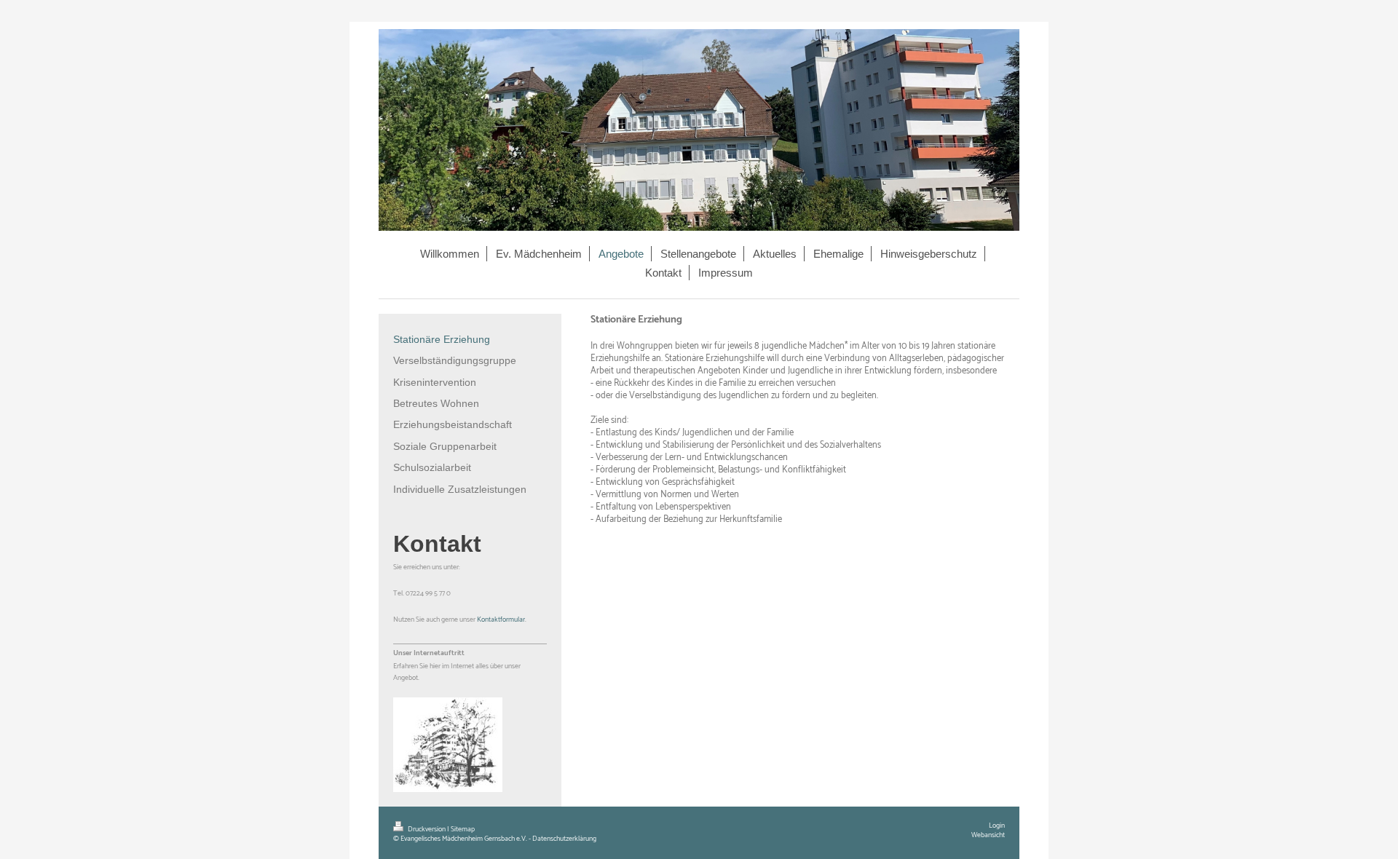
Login (997, 825)
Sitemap (463, 829)
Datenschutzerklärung (564, 838)
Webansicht (988, 835)
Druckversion (426, 829)
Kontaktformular (501, 619)
